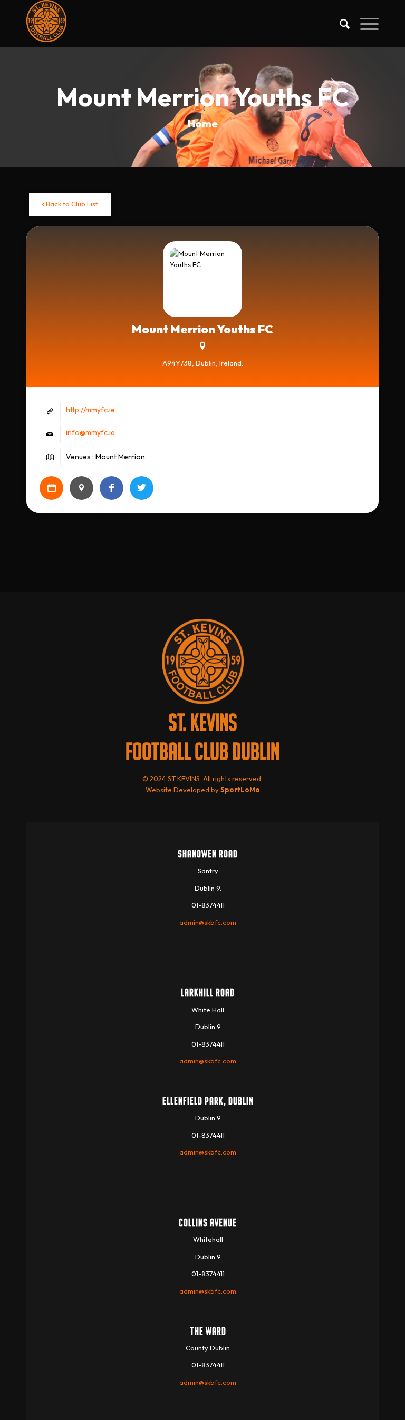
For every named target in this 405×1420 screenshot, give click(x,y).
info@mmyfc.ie (90, 432)
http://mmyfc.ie (90, 410)
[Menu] (364, 23)
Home (203, 123)
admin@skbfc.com (207, 922)
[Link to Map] (81, 488)
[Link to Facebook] (111, 488)
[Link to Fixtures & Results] (51, 488)
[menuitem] (339, 23)
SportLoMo (240, 789)
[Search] (339, 23)
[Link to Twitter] (141, 488)
